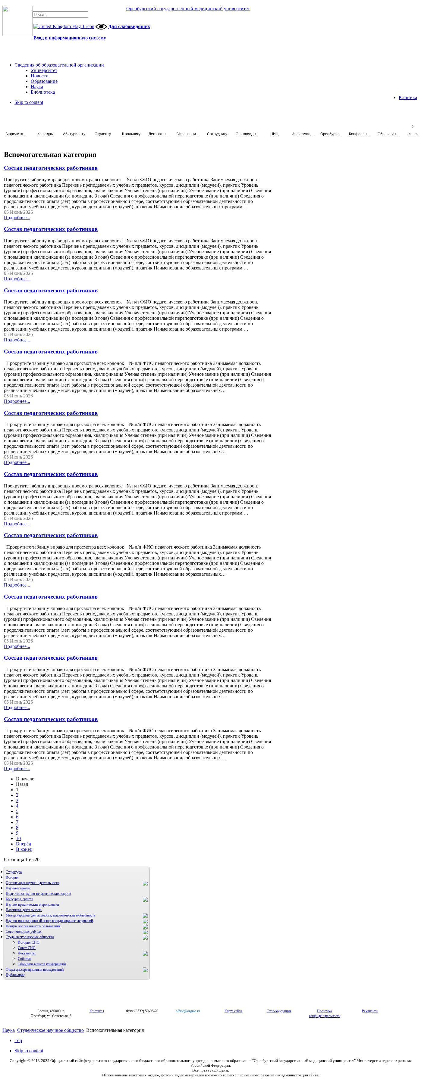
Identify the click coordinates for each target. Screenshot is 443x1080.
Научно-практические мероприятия (32, 904)
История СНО (28, 942)
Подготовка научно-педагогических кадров (38, 894)
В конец (24, 849)
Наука (8, 1030)
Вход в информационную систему (69, 37)
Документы (26, 953)
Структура (14, 872)
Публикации (15, 975)
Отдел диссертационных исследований (35, 969)
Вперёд (23, 843)
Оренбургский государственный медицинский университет (188, 8)
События (24, 959)
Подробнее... (17, 217)
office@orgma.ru (188, 1011)
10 (18, 838)
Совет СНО (27, 948)
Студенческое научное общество (30, 937)
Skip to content (28, 102)
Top (18, 1040)
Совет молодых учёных (24, 931)
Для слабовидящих (129, 26)
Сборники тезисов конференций (42, 964)
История (12, 877)
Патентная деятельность (24, 910)
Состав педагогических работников (51, 168)
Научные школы (18, 888)
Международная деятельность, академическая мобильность (50, 915)
